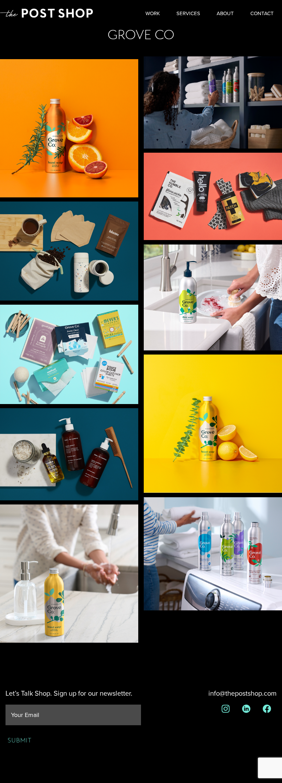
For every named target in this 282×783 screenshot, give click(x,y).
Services (188, 14)
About (225, 14)
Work (152, 14)
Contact (262, 14)
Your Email (25, 715)
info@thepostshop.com (242, 693)
